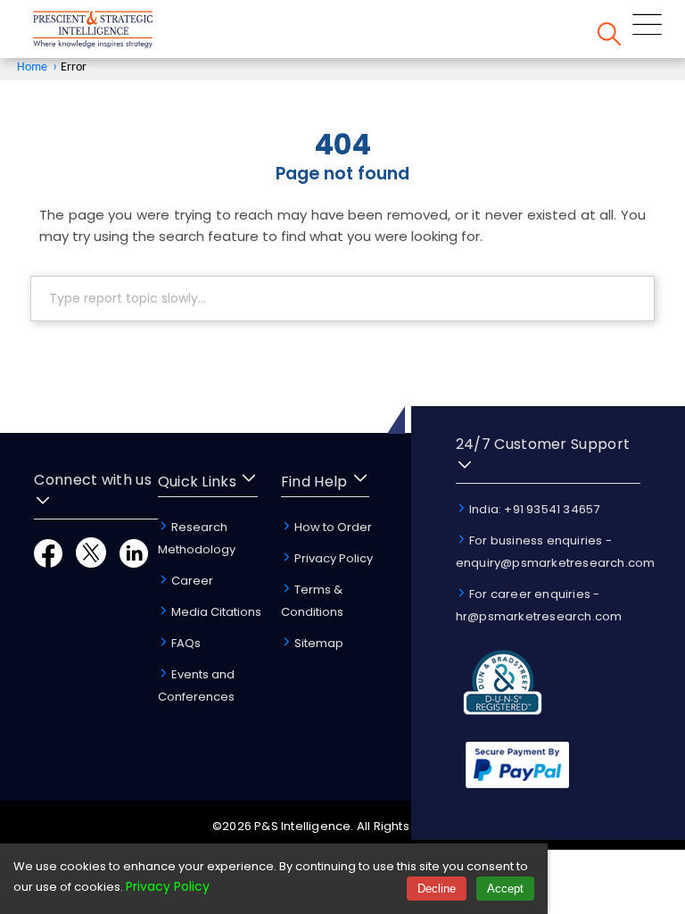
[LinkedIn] (134, 563)
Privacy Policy (332, 558)
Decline (436, 888)
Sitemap (317, 643)
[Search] (609, 37)
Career (191, 580)
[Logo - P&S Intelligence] (116, 32)
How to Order (332, 527)
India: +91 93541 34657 (533, 509)
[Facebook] (48, 563)
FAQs (185, 643)
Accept (505, 888)
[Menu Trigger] (647, 27)
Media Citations (215, 611)
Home (32, 67)
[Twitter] (91, 563)
